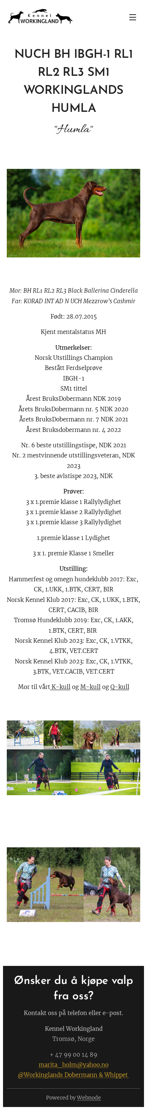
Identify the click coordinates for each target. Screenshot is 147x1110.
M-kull (90, 686)
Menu (132, 16)
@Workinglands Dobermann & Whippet (73, 1074)
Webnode (89, 1097)
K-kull (60, 686)
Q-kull (119, 686)
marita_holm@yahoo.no (74, 1064)
